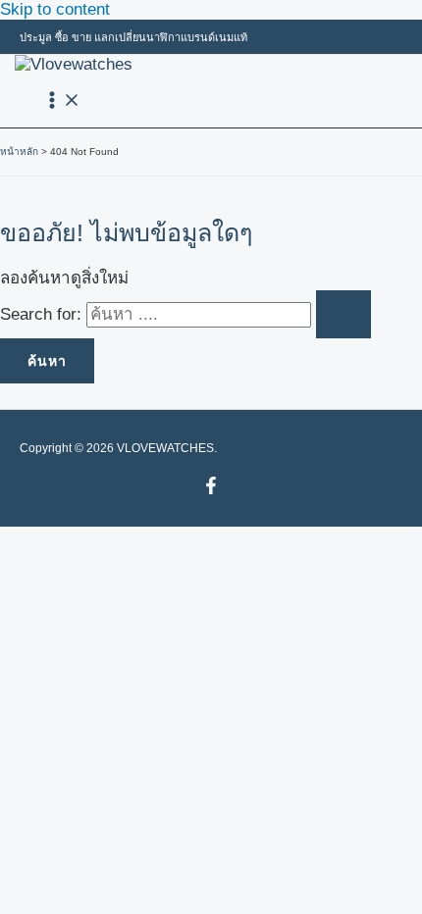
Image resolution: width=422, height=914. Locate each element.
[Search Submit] (343, 314)
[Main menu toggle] (62, 101)
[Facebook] (211, 489)
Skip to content (55, 9)
